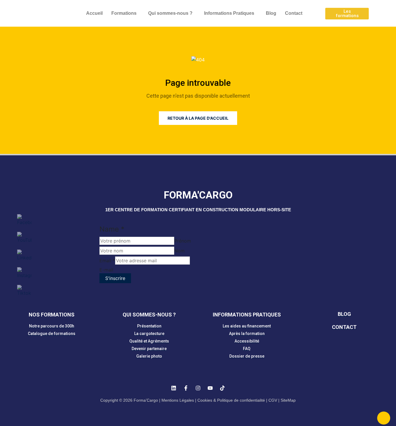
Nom (179, 251)
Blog (271, 13)
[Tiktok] (222, 388)
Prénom (182, 241)
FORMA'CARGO (198, 195)
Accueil (94, 13)
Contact (293, 13)
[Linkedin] (173, 388)
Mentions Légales (177, 400)
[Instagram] (198, 388)
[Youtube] (210, 388)
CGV (272, 400)
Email (107, 260)
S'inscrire (115, 278)
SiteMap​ (288, 400)
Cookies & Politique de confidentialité (231, 400)
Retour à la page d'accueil (198, 118)
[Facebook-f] (185, 388)
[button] (125, 13)
